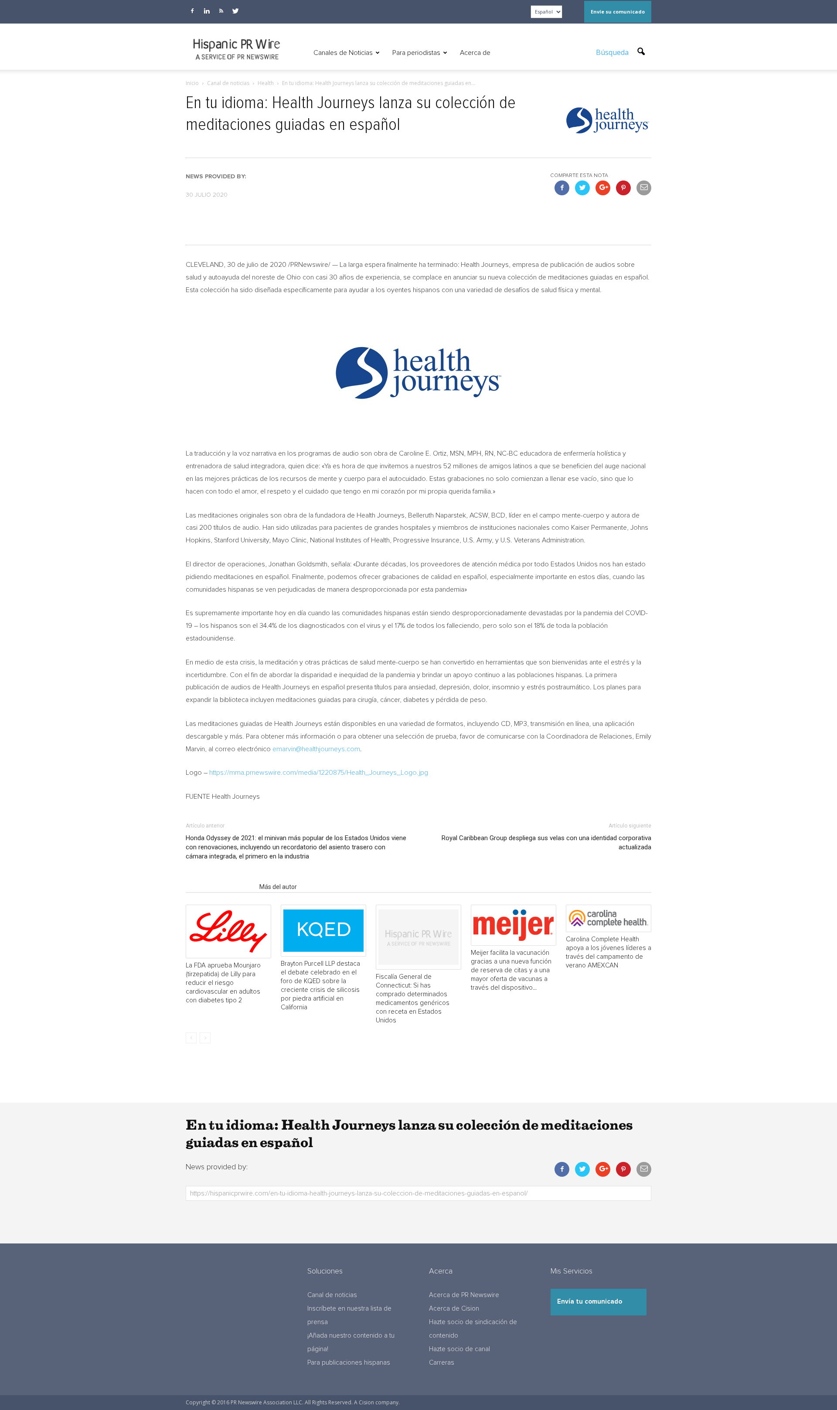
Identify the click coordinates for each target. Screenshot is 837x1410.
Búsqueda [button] (613, 52)
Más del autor (278, 886)
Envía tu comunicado (589, 1301)
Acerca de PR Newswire (464, 1295)
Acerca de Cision (454, 1308)
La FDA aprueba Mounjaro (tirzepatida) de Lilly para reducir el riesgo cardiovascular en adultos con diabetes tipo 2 (223, 983)
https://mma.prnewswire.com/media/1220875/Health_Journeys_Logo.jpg (318, 772)
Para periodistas (416, 52)
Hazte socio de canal (459, 1349)
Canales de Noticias (343, 52)
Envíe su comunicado (618, 11)
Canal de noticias (332, 1295)
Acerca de (475, 52)
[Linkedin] (206, 11)
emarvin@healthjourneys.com (316, 749)
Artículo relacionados (220, 886)
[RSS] (221, 11)
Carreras (441, 1362)
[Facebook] (192, 11)
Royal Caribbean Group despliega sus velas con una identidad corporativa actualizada (546, 842)
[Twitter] (235, 11)
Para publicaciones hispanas (348, 1362)
